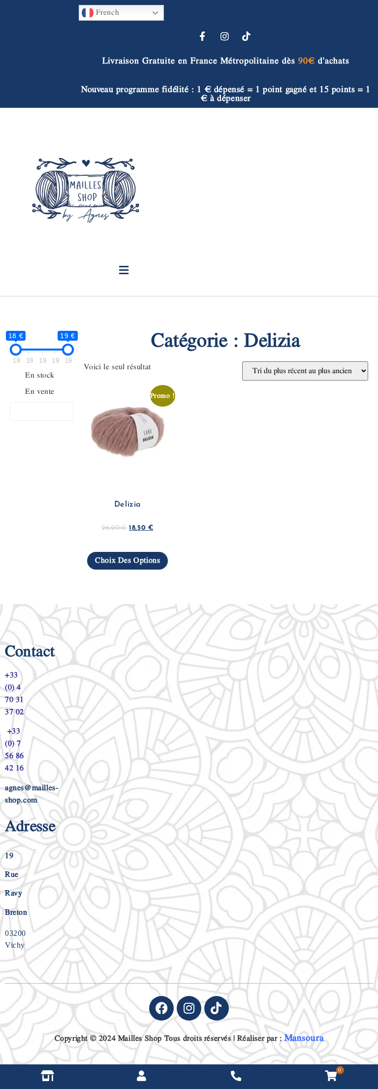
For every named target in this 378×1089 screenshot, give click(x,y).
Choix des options (127, 560)
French (106, 12)
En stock (40, 376)
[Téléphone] (236, 1076)
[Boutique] (47, 1076)
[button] (123, 270)
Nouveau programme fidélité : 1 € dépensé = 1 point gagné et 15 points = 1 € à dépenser (226, 93)
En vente (40, 392)
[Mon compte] (141, 1076)
